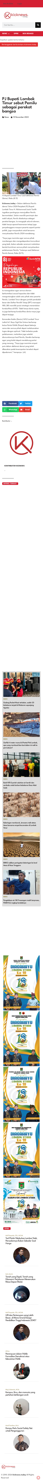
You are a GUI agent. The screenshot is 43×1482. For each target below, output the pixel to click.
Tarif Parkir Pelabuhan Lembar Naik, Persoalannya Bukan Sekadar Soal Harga (21, 1241)
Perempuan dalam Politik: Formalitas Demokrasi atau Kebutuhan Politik (17, 1356)
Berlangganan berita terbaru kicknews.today (19, 44)
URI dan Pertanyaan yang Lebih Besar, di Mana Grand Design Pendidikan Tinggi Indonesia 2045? (21, 1318)
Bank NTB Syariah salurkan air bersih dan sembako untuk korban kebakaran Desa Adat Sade (19, 785)
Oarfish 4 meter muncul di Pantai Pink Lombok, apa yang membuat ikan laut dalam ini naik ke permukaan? (20, 745)
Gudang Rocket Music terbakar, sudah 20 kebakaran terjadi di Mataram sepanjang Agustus (18, 705)
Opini (16, 33)
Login (19, 4)
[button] (10, 403)
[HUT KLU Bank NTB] (21, 1224)
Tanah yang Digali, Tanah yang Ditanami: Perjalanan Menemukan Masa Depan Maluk (20, 1279)
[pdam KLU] (21, 1121)
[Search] (38, 25)
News (4, 33)
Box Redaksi (8, 4)
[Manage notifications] (38, 1477)
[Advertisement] (21, 72)
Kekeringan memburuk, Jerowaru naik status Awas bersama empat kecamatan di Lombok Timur (19, 825)
